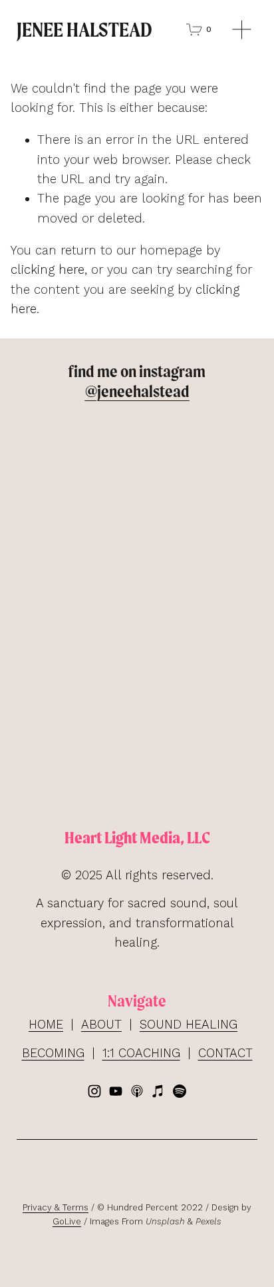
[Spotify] (179, 1091)
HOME (46, 1024)
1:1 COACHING (141, 1053)
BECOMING (53, 1053)
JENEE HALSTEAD (84, 29)
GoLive (67, 1221)
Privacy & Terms (55, 1207)
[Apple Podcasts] (137, 1091)
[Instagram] (94, 1091)
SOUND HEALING (188, 1024)
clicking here (47, 269)
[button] (47, 438)
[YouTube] (115, 1091)
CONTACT (225, 1053)
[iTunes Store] (158, 1091)
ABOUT (101, 1024)
